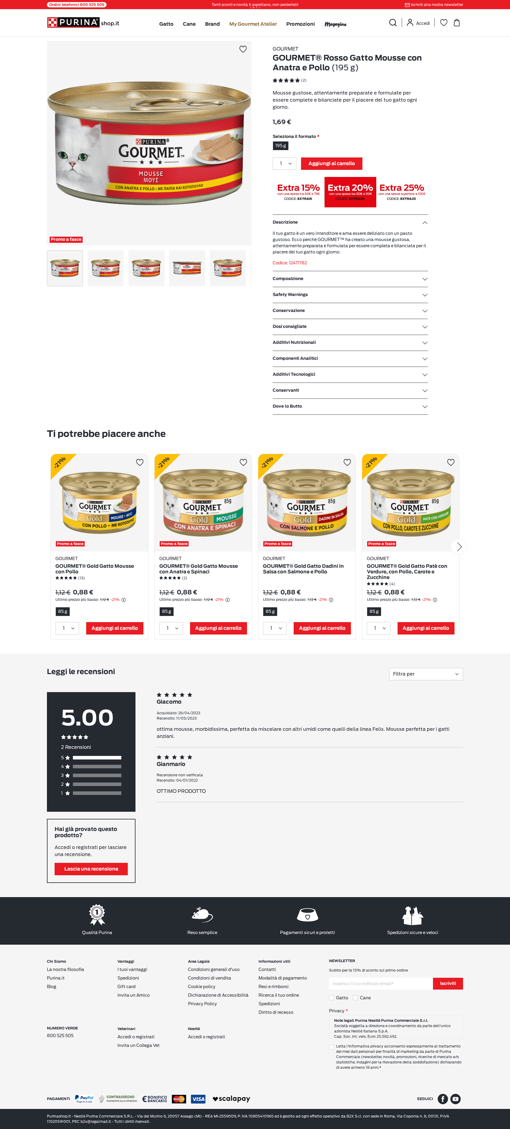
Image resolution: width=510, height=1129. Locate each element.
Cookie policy (201, 986)
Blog (51, 986)
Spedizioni (128, 978)
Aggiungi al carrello (331, 163)
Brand (212, 24)
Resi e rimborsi (274, 986)
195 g (280, 145)
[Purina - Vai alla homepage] (83, 22)
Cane (189, 24)
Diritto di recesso (276, 1012)
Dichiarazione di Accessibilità (218, 995)
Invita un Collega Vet (138, 1045)
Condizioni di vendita (209, 978)
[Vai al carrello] (456, 22)
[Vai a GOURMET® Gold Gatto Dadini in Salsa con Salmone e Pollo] (307, 503)
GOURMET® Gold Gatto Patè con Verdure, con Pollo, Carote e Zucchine (407, 572)
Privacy (336, 1010)
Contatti (267, 969)
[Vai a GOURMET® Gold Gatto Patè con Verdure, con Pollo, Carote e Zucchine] (411, 503)
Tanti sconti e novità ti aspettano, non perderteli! (255, 4)
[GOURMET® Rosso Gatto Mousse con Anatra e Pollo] (149, 143)
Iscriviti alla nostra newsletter (437, 4)
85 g (62, 611)
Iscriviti (448, 984)
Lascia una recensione (91, 869)
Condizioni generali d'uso (214, 969)
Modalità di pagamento (283, 978)
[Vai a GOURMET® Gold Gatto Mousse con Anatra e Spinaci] (203, 503)
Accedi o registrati (136, 1036)
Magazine (335, 24)
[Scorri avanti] (459, 547)
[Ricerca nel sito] (392, 22)
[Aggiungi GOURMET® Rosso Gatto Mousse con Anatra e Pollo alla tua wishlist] (243, 49)
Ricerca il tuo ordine (279, 995)
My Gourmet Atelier (253, 24)
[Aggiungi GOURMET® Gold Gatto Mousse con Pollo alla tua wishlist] (139, 462)
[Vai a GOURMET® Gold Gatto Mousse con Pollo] (99, 503)
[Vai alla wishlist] (443, 22)
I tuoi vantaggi (132, 969)
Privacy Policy (202, 1003)
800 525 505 (60, 1035)
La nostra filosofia (65, 969)
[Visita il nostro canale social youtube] (455, 1099)
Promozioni (300, 24)
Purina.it (56, 978)
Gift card (126, 986)
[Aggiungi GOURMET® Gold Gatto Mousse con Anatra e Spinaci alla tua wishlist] (243, 462)
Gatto (166, 24)
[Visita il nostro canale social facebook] (443, 1099)
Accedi (423, 23)
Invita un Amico (133, 995)
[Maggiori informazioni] (124, 600)
